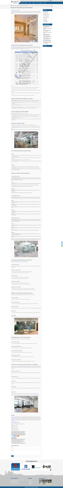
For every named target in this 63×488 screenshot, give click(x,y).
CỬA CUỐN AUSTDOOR (46, 17)
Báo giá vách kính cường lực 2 (21, 433)
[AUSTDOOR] (26, 467)
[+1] (18, 436)
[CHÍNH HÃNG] (15, 2)
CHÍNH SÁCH (40, 2)
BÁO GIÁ (30, 2)
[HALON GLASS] (37, 467)
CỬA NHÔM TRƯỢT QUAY (46, 14)
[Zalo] (62, 244)
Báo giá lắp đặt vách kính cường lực (17, 431)
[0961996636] (62, 246)
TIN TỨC (37, 2)
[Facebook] (62, 242)
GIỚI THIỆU (34, 2)
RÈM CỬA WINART (45, 21)
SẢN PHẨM (26, 2)
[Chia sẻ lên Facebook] (14, 436)
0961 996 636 (15, 3)
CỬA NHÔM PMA (45, 20)
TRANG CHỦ (22, 2)
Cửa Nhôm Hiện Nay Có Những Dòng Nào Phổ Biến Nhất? (18, 443)
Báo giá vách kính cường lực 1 (18, 432)
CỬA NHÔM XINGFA (45, 11)
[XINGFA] (16, 467)
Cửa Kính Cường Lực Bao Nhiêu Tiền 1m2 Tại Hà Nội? (18, 441)
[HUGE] (47, 467)
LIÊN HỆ (45, 2)
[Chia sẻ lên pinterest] (17, 436)
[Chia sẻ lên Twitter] (15, 436)
